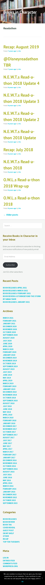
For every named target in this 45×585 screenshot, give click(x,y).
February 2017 (9, 455)
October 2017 (9, 432)
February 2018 (9, 420)
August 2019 (8, 369)
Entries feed (9, 560)
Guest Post (8, 530)
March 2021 (8, 318)
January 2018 (9, 423)
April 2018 (7, 415)
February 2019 (9, 386)
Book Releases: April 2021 (15, 288)
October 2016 (9, 466)
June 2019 (7, 375)
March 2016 (8, 486)
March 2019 (8, 383)
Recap (5, 539)
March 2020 (8, 349)
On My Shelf (8, 533)
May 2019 (7, 378)
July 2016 (7, 474)
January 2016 (9, 492)
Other (6, 536)
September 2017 (10, 435)
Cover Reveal (9, 527)
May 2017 (7, 446)
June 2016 (7, 477)
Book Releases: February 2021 (17, 293)
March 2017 (8, 452)
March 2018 (8, 417)
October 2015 (9, 500)
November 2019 (10, 360)
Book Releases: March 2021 (15, 290)
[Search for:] (22, 225)
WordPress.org (10, 566)
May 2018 (7, 412)
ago (12, 51)
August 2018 (8, 403)
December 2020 (9, 326)
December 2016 (9, 460)
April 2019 (7, 380)
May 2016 (7, 480)
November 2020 (10, 329)
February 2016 (9, 489)
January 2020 (9, 355)
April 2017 (7, 449)
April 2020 (7, 346)
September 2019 (10, 366)
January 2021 (9, 323)
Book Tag (7, 525)
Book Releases (10, 519)
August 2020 (8, 338)
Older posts (10, 214)
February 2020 (9, 352)
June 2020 (7, 343)
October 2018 (9, 398)
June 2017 (7, 443)
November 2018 (10, 395)
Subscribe (10, 265)
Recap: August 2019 (21, 47)
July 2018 (7, 406)
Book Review (9, 522)
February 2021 (9, 321)
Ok (22, 581)
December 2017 (9, 426)
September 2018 (10, 400)
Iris (19, 51)
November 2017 (10, 429)
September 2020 (10, 335)
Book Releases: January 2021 (16, 302)
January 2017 (9, 457)
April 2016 (7, 483)
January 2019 (9, 389)
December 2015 (9, 494)
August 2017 (8, 437)
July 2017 (7, 440)
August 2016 (8, 472)
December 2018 (9, 392)
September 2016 (10, 469)
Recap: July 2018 (18, 149)
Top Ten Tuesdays (11, 542)
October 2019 (9, 363)
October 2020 (9, 332)
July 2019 (7, 372)
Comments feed (10, 563)
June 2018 (7, 409)
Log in (6, 558)
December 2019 (9, 358)
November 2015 (10, 497)
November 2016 (10, 463)
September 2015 (10, 503)
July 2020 (7, 341)
